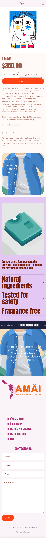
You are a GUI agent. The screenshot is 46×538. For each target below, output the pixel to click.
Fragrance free (21, 310)
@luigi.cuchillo (8, 133)
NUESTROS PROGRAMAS (19, 429)
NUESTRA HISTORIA (16, 434)
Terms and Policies (23, 532)
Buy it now (23, 81)
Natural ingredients (17, 282)
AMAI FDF (18, 527)
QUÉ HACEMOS (14, 424)
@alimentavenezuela (10, 125)
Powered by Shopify (30, 527)
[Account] (38, 3)
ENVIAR (8, 518)
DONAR (10, 439)
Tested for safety (15, 298)
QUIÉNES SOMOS (15, 419)
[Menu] (2, 3)
